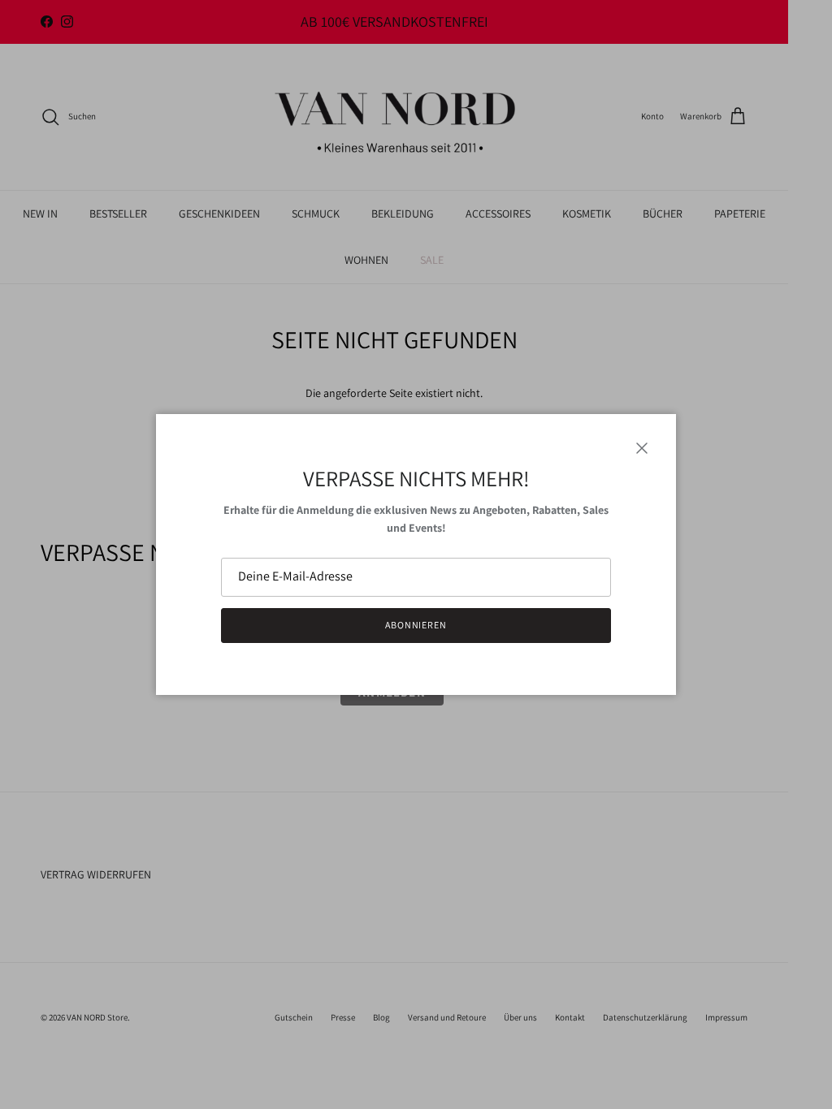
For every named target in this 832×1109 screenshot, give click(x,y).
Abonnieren (416, 625)
